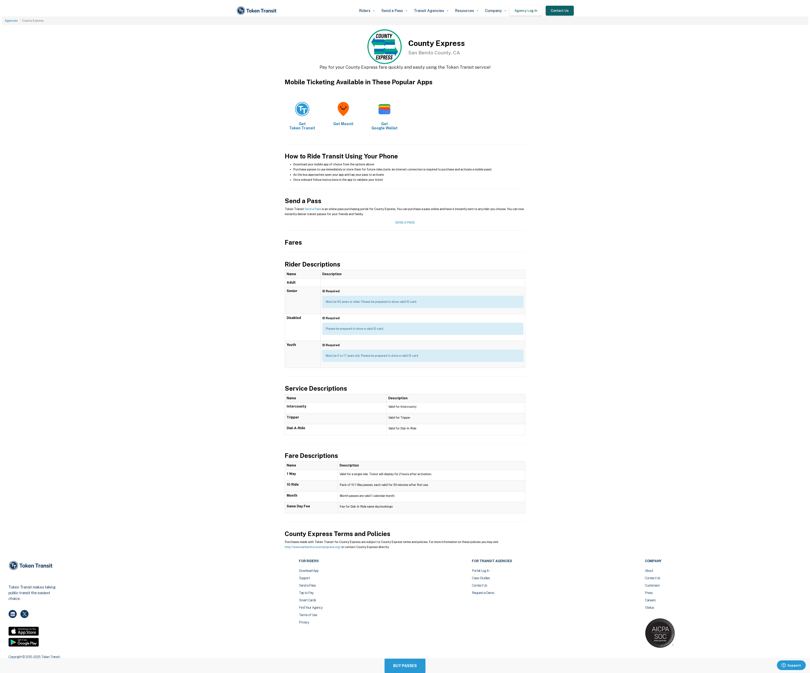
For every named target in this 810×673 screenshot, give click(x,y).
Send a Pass (313, 209)
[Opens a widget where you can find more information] (791, 665)
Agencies (11, 20)
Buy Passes (405, 666)
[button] (367, 10)
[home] (257, 10)
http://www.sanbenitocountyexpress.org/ (313, 547)
